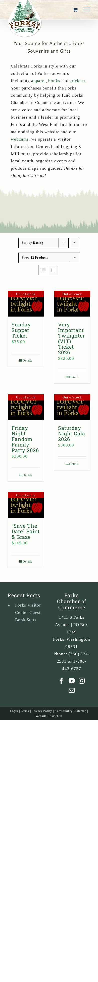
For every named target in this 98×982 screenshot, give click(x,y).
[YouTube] (72, 681)
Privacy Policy (42, 711)
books (54, 80)
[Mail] (72, 690)
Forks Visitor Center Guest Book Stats (28, 612)
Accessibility (64, 711)
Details (27, 360)
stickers (77, 80)
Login (14, 711)
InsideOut (55, 716)
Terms (25, 711)
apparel (38, 80)
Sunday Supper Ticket (21, 330)
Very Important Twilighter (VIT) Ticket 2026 (71, 338)
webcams (20, 139)
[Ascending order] (75, 243)
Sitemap (80, 711)
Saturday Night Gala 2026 (71, 433)
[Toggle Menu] (86, 10)
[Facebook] (61, 681)
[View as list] (53, 270)
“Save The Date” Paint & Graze (26, 531)
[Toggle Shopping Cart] (75, 9)
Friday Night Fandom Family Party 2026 (25, 439)
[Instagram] (82, 681)
